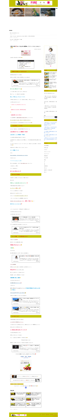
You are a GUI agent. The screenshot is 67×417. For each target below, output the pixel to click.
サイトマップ (55, 414)
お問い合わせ (47, 414)
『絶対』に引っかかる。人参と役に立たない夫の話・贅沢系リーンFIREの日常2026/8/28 (22, 36)
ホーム (40, 414)
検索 (44, 115)
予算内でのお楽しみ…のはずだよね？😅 (25, 62)
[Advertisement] (33, 23)
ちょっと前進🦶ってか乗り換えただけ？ (25, 66)
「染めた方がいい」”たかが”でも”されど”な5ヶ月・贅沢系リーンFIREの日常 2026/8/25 (50, 107)
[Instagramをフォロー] (26, 387)
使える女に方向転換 (22, 65)
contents (24, 60)
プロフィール (43, 414)
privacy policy (51, 414)
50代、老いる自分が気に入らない (49, 93)
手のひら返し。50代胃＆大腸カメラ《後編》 (16, 39)
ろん (47, 132)
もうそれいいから (21, 67)
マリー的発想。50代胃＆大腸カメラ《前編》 (50, 112)
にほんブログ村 (25, 357)
